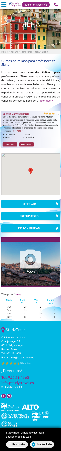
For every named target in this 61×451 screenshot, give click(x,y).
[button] (30, 170)
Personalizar (17, 444)
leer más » (46, 100)
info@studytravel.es (22, 357)
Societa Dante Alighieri (16, 113)
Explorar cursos (34, 4)
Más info (10, 144)
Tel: (11, 353)
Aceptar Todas (43, 444)
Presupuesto (26, 144)
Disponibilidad (29, 228)
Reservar (29, 203)
